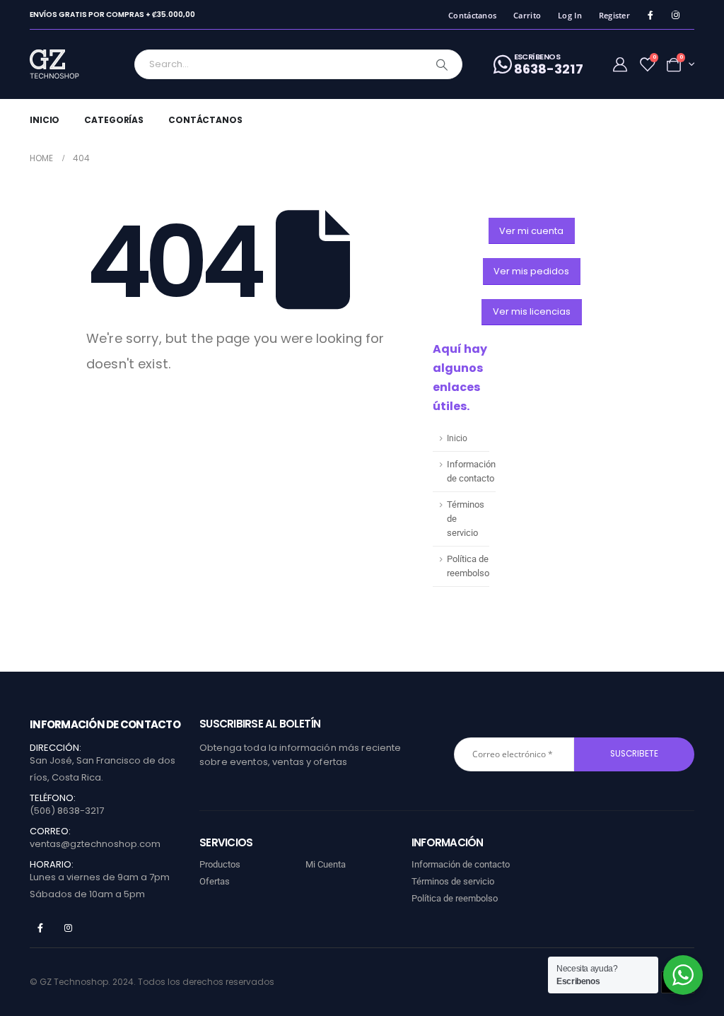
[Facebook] (650, 15)
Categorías (114, 120)
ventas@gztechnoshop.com (95, 844)
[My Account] (620, 64)
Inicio (44, 120)
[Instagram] (675, 15)
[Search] (442, 64)
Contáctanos (472, 15)
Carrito (527, 15)
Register (614, 15)
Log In (570, 15)
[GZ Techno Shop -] (69, 64)
